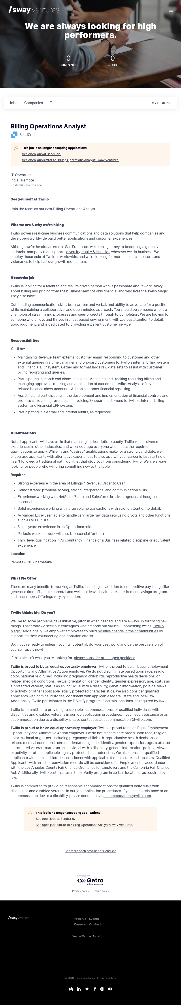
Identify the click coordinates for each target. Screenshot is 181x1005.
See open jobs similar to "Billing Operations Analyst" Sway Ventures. (70, 160)
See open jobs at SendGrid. (41, 154)
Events (94, 919)
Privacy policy (80, 891)
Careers (80, 924)
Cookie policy (100, 891)
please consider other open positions (104, 658)
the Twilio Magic (154, 291)
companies (33, 103)
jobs (13, 103)
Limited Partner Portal (86, 936)
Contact (95, 924)
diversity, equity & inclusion (88, 252)
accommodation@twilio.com (127, 796)
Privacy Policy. (107, 978)
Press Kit (79, 919)
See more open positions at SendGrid (90, 851)
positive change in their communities (127, 631)
